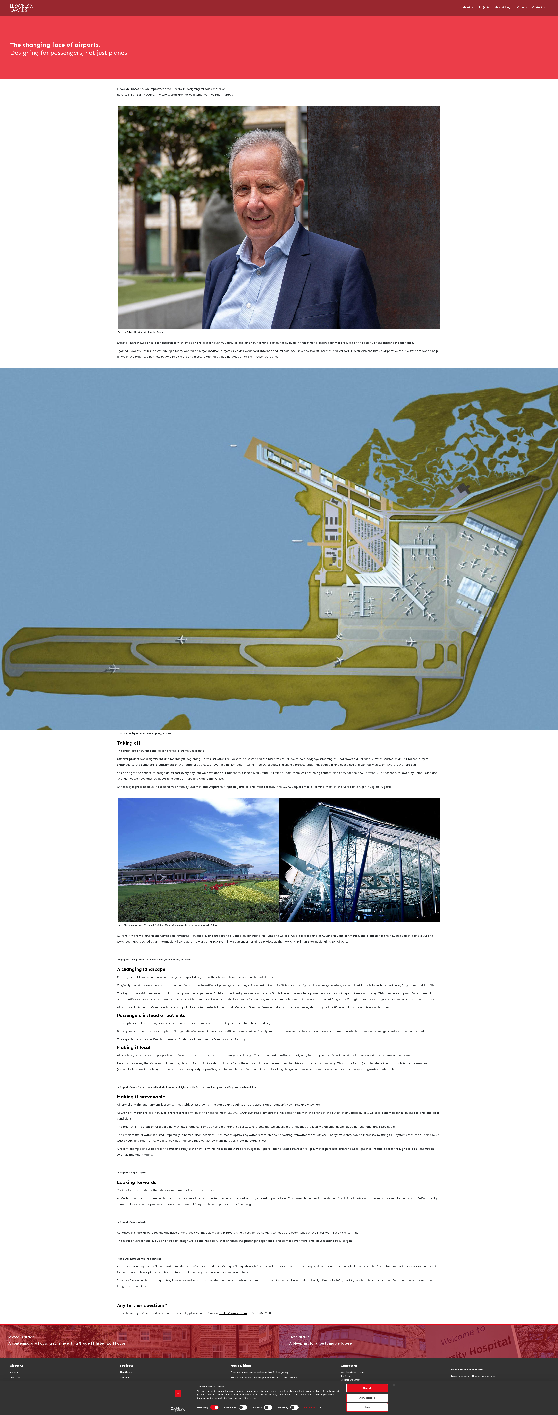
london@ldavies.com (233, 1313)
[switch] (243, 1407)
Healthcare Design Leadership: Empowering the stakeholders (264, 1377)
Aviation (124, 1377)
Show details (310, 1407)
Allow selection (367, 1398)
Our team (15, 1377)
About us (14, 1372)
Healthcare (126, 1372)
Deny (367, 1407)
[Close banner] (394, 1385)
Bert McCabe (125, 332)
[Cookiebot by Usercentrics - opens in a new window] (178, 1409)
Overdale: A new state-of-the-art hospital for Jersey (259, 1372)
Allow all (367, 1388)
